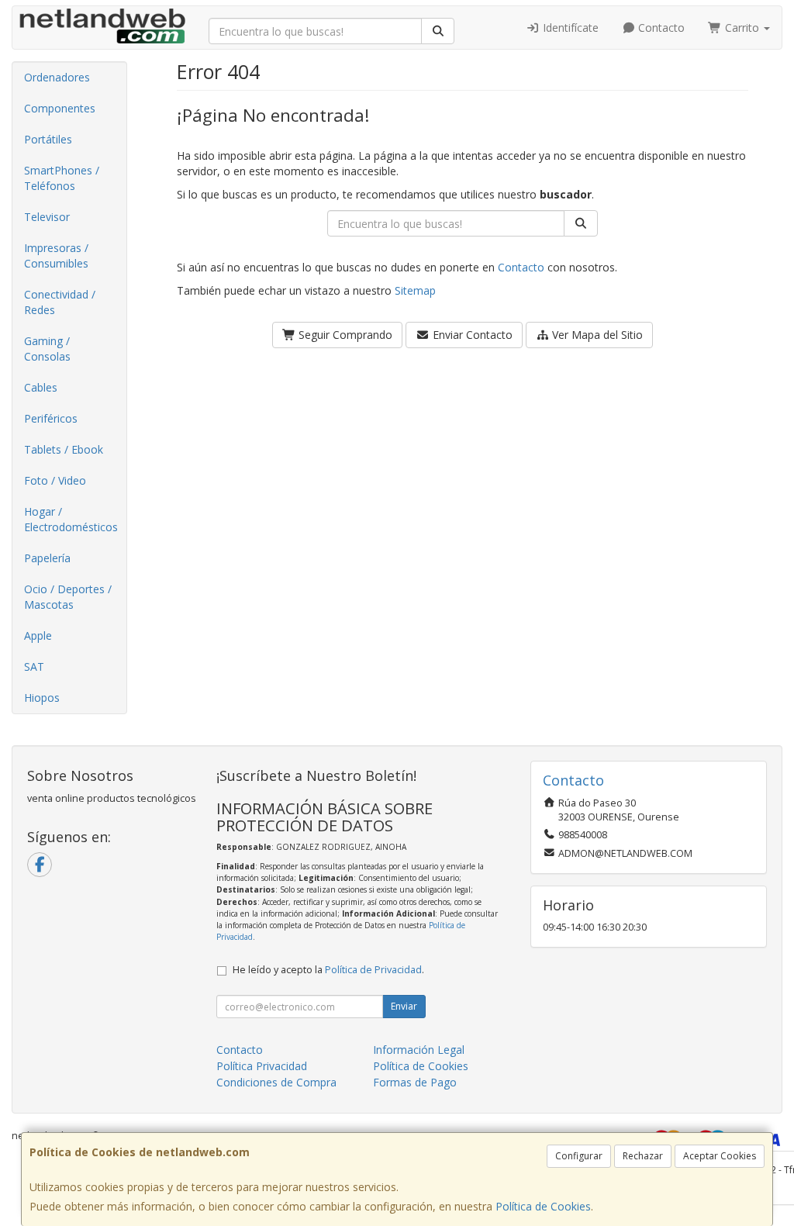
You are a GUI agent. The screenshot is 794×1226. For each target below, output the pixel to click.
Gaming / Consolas (47, 348)
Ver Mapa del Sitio (596, 334)
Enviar (404, 1006)
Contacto (660, 27)
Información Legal (418, 1049)
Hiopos (42, 697)
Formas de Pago (415, 1082)
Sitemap (415, 290)
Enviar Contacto (471, 334)
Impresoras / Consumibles (56, 255)
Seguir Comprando (343, 334)
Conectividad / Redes (59, 302)
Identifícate (569, 27)
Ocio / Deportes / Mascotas (68, 597)
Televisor (47, 216)
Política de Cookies (543, 1206)
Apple (38, 635)
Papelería (47, 558)
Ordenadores (57, 77)
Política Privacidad (261, 1066)
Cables (40, 387)
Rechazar (643, 1155)
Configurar (578, 1155)
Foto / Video (55, 480)
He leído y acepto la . (328, 969)
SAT (34, 666)
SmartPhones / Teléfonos (61, 178)
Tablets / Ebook (63, 449)
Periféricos (51, 418)
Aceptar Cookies (719, 1155)
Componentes (59, 108)
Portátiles (48, 139)
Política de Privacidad (373, 969)
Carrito (742, 27)
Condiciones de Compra (276, 1082)
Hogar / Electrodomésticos (71, 519)
